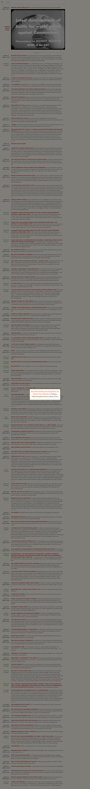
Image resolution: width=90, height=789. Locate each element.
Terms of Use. (53, 396)
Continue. (54, 394)
